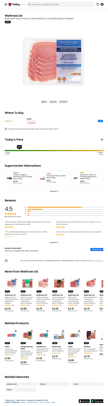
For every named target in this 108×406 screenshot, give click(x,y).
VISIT (100, 121)
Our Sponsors (32, 402)
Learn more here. (97, 261)
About (23, 402)
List (46, 102)
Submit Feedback (12, 402)
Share (55, 102)
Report (64, 102)
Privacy (48, 402)
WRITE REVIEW (97, 249)
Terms (41, 402)
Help (53, 402)
